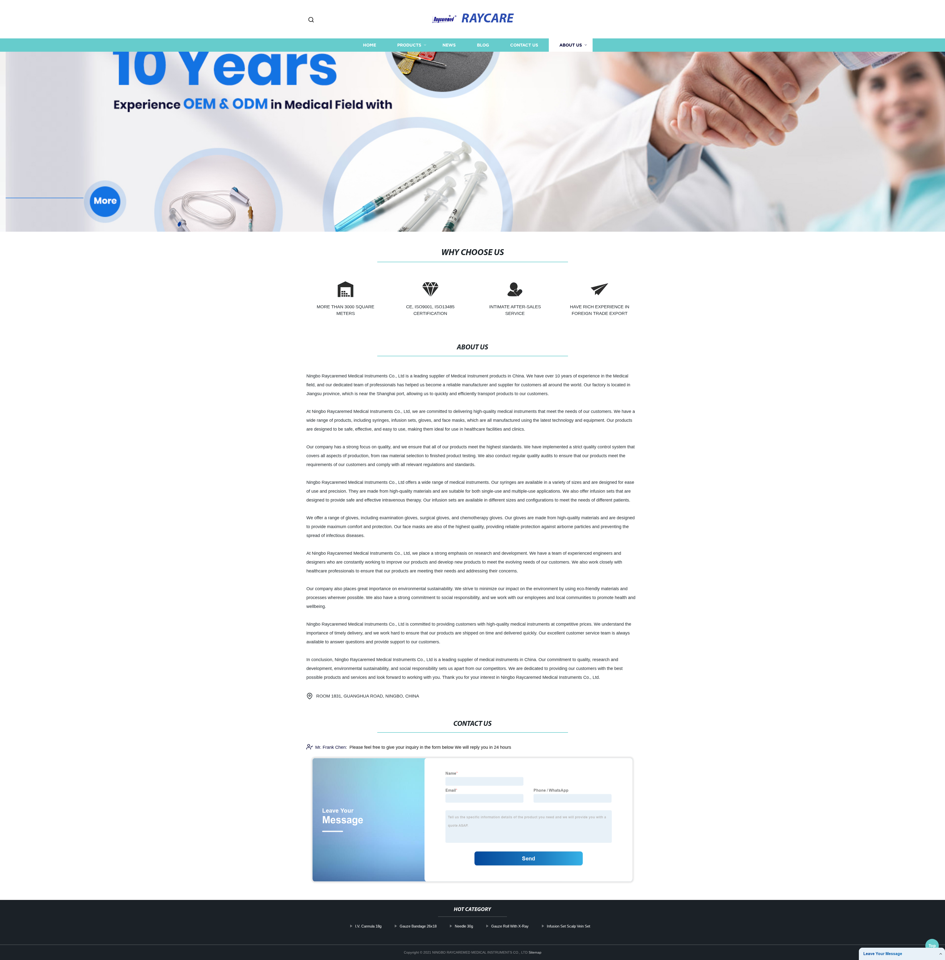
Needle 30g (464, 926)
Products (409, 45)
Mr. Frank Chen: (331, 747)
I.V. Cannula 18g (368, 926)
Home (369, 45)
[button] (311, 20)
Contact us (524, 45)
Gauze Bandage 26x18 (418, 926)
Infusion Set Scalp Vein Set (568, 926)
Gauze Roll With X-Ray (510, 926)
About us (570, 45)
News (449, 45)
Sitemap (535, 952)
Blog (483, 45)
